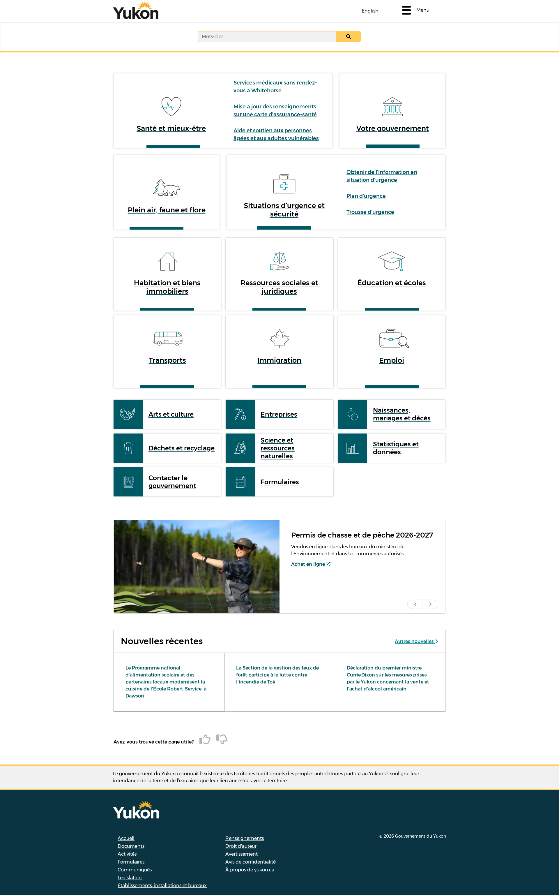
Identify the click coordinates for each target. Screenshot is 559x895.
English (370, 11)
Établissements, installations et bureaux (162, 885)
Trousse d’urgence (370, 212)
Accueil (126, 838)
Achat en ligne (308, 564)
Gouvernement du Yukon (420, 836)
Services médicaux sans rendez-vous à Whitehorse (275, 87)
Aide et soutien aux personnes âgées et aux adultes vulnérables (276, 134)
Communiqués (135, 870)
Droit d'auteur (240, 846)
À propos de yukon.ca (249, 870)
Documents (131, 846)
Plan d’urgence (366, 196)
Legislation (130, 877)
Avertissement (241, 854)
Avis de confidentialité (250, 862)
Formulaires (131, 862)
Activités (127, 854)
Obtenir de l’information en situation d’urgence (381, 176)
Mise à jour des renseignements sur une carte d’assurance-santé (275, 110)
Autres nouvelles (415, 641)
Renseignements (244, 838)
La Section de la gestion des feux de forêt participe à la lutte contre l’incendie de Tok (277, 675)
